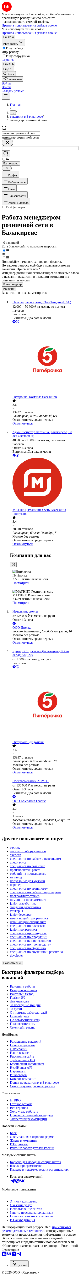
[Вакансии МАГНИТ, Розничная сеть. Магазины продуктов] (44, 483)
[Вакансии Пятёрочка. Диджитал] (44, 704)
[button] (6, 83)
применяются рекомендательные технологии (36, 1229)
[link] (9, 73)
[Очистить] (7, 142)
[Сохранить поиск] (6, 153)
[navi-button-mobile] (6, 96)
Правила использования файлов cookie (29, 33)
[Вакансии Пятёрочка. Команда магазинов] (44, 359)
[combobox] (21, 133)
